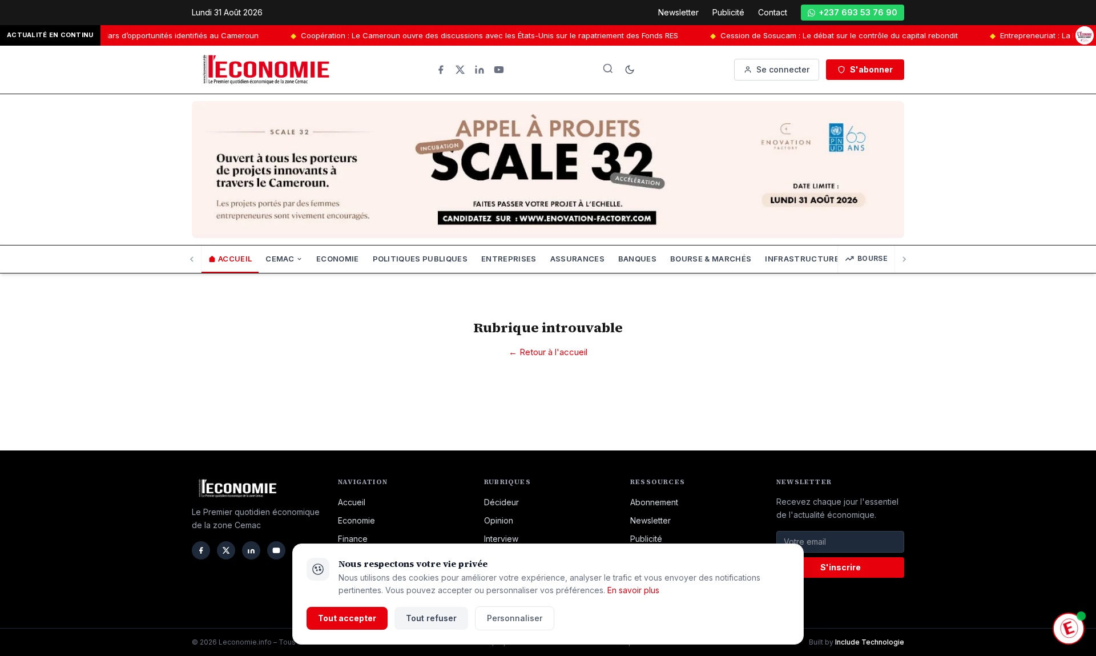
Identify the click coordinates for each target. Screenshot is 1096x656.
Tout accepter (347, 618)
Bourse (872, 258)
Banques (637, 258)
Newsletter (678, 12)
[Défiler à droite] (903, 259)
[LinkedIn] (479, 70)
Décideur (501, 502)
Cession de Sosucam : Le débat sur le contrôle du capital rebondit (814, 35)
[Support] (1069, 629)
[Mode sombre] (629, 70)
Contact (772, 12)
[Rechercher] (608, 69)
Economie (337, 258)
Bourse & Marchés (710, 258)
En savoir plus (633, 590)
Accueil (235, 258)
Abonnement (654, 502)
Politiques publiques (420, 258)
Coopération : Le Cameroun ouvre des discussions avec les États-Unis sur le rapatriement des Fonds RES (464, 35)
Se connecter (782, 69)
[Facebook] (441, 70)
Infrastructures (804, 258)
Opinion (498, 520)
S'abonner (871, 69)
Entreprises (509, 258)
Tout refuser (431, 618)
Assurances (577, 258)
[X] (460, 70)
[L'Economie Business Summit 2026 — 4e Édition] (1084, 35)
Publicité (728, 12)
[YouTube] (499, 70)
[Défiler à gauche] (192, 259)
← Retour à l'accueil (548, 352)
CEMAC (279, 258)
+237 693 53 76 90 (858, 12)
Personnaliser (514, 618)
